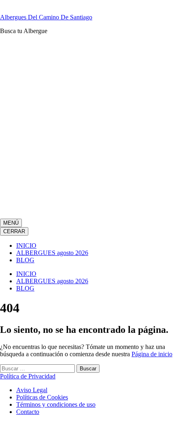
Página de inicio (152, 354)
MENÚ (11, 223)
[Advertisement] (87, 128)
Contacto (27, 411)
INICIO (26, 245)
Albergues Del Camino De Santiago (46, 17)
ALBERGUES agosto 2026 (52, 252)
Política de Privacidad (27, 376)
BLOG (25, 260)
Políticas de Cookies (42, 397)
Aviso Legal (31, 389)
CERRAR (14, 231)
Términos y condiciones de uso (55, 404)
